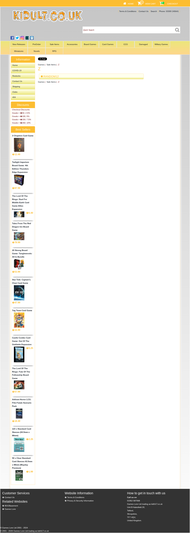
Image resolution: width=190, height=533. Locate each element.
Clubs (14, 92)
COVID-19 (16, 70)
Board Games (90, 44)
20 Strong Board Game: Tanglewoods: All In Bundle (22, 253)
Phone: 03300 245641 (169, 11)
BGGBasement (11, 506)
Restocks (16, 76)
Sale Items (54, 44)
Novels (37, 51)
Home (131, 4)
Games (41, 65)
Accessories (72, 44)
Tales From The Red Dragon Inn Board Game (21, 226)
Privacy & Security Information (80, 501)
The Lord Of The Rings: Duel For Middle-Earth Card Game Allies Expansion (20, 202)
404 (14, 97)
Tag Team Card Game (22, 310)
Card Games (107, 44)
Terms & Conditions (127, 11)
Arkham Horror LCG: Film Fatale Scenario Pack (21, 402)
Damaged (143, 44)
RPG (54, 51)
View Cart (150, 4)
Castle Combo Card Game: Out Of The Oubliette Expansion (22, 341)
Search (154, 11)
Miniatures (18, 51)
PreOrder (37, 44)
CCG (126, 44)
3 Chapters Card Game (22, 136)
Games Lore (10, 509)
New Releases (19, 44)
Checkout (172, 4)
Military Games (161, 44)
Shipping (16, 86)
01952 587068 (133, 501)
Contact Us (143, 11)
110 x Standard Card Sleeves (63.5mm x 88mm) (21, 432)
